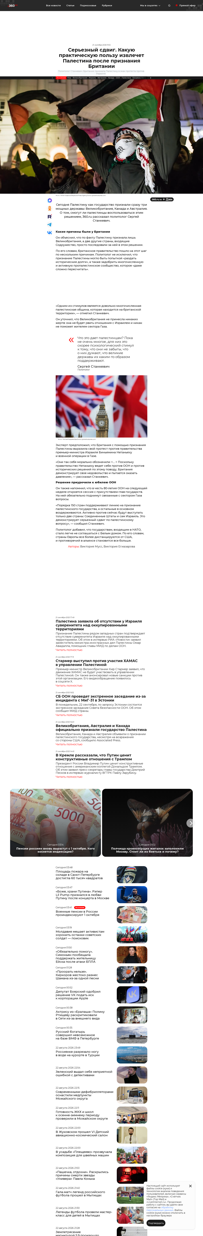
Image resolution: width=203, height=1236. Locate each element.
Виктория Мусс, (91, 546)
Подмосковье (88, 5)
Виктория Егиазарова (119, 546)
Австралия (102, 78)
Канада (111, 78)
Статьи (70, 5)
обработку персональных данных (159, 1209)
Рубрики (107, 5)
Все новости (53, 5)
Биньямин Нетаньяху (141, 78)
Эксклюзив (61, 78)
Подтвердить (156, 1223)
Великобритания (80, 78)
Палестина (126, 78)
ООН (118, 78)
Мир (69, 78)
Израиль (92, 78)
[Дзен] (162, 199)
